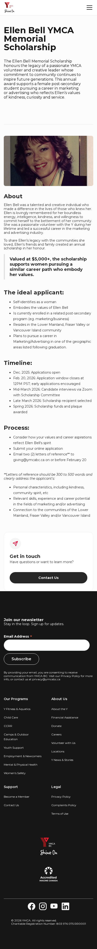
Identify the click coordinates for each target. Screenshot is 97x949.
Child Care (11, 717)
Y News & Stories (62, 760)
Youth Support (14, 747)
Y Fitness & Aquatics (17, 709)
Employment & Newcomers (22, 756)
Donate (56, 726)
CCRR (8, 726)
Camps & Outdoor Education (16, 737)
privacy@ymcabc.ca (46, 679)
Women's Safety (15, 773)
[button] (88, 7)
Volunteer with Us (63, 743)
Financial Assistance (64, 717)
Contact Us (48, 578)
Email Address (18, 636)
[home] (9, 7)
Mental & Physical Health (20, 764)
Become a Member (16, 796)
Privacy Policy (70, 676)
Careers (56, 734)
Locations (57, 751)
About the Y (59, 709)
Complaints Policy (63, 805)
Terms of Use (59, 813)
